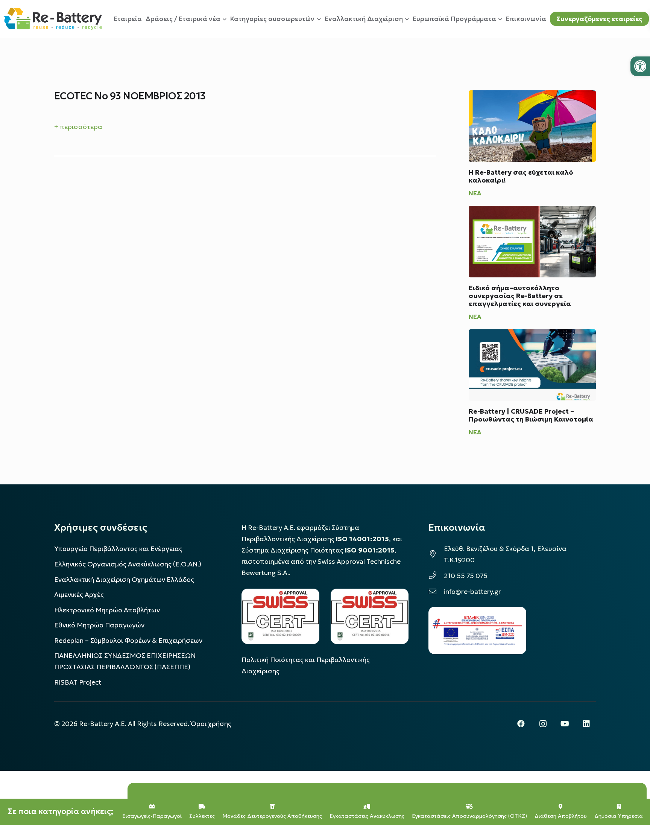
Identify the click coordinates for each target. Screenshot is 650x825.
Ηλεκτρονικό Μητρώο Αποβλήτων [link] (107, 610)
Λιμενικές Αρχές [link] (79, 595)
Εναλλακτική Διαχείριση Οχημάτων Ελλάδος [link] (124, 579)
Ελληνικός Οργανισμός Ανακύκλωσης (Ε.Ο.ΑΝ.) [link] (127, 564)
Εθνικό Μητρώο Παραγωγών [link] (99, 625)
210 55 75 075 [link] (465, 576)
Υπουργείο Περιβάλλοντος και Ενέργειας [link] (118, 549)
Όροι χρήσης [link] (211, 724)
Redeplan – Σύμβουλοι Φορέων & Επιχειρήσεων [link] (128, 640)
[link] (640, 66)
